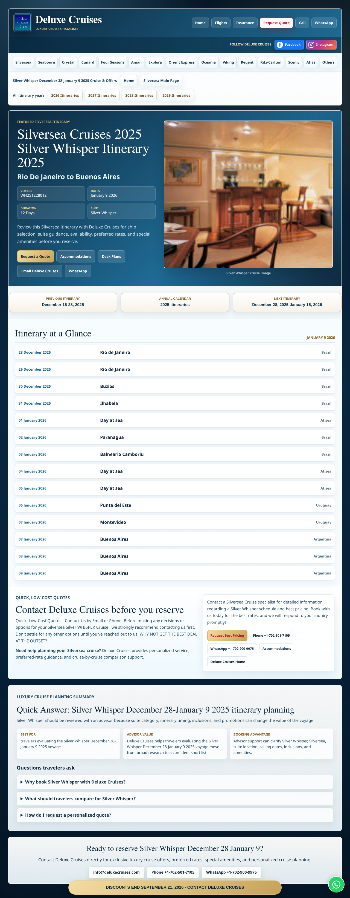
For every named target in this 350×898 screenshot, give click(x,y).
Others (328, 62)
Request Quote (276, 22)
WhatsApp (324, 22)
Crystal (68, 62)
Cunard (87, 62)
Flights (221, 22)
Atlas (311, 62)
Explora (155, 62)
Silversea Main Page (161, 80)
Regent (247, 62)
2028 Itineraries (139, 95)
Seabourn (46, 62)
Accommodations (75, 256)
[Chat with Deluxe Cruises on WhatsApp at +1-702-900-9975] (336, 884)
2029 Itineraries (176, 95)
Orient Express (182, 62)
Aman (136, 62)
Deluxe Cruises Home (228, 661)
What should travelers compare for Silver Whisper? (80, 799)
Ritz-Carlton (270, 62)
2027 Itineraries (102, 95)
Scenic (293, 62)
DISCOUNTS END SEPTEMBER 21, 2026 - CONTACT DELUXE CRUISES (175, 887)
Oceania (208, 62)
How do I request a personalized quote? (68, 815)
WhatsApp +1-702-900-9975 (232, 648)
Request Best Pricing (227, 635)
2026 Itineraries (65, 95)
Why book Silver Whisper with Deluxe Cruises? (75, 782)
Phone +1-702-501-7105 (271, 635)
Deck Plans (111, 256)
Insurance (245, 22)
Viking (228, 62)
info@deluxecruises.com (116, 872)
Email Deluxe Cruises (39, 270)
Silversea (23, 62)
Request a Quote (35, 256)
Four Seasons (112, 62)
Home (200, 22)
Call (302, 22)
